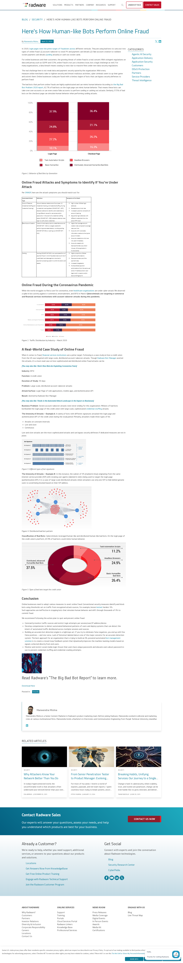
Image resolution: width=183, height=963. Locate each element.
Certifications (98, 930)
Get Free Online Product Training (42, 874)
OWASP (28, 192)
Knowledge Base (64, 927)
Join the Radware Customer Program (45, 884)
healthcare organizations (84, 290)
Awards (95, 924)
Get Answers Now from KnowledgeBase (47, 868)
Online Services (65, 907)
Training (61, 915)
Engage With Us (136, 907)
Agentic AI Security (141, 54)
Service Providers (141, 76)
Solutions (57, 4)
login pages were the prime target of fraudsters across (52, 48)
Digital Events (98, 918)
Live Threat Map (135, 915)
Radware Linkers (65, 924)
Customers (137, 65)
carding (49, 54)
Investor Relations (30, 921)
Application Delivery (142, 58)
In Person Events (100, 921)
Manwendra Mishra (31, 41)
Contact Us (27, 936)
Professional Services (67, 930)
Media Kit (96, 927)
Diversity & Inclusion (31, 924)
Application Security (142, 61)
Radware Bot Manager (106, 358)
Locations (31, 863)
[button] (122, 5)
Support (112, 4)
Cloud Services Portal (67, 921)
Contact (152, 4)
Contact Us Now (144, 819)
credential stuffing (94, 408)
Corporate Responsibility (33, 927)
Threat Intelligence (142, 80)
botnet (99, 607)
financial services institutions (54, 355)
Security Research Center (121, 865)
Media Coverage (100, 915)
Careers (25, 930)
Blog (25, 19)
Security (37, 19)
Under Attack (134, 4)
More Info (134, 959)
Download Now (28, 685)
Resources (101, 4)
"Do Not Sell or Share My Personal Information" (129, 953)
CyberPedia (114, 870)
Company (90, 4)
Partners (79, 4)
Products (68, 4)
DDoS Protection (141, 69)
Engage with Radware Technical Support (47, 879)
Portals (60, 918)
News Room (98, 907)
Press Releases (99, 912)
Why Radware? (28, 912)
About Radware (30, 907)
